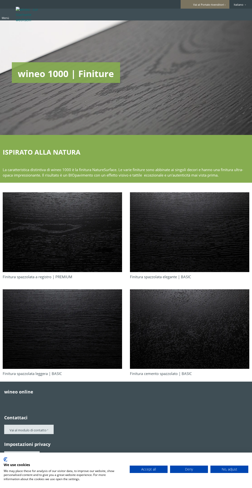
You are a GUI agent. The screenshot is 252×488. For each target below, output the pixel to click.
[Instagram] (48, 401)
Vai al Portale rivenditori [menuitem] (208, 4)
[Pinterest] (20, 401)
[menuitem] (218, 14)
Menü (5, 18)
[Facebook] (6, 401)
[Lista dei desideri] (235, 14)
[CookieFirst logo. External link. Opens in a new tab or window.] (5, 459)
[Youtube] (34, 401)
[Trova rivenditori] (243, 14)
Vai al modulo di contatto (28, 430)
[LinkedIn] (61, 401)
